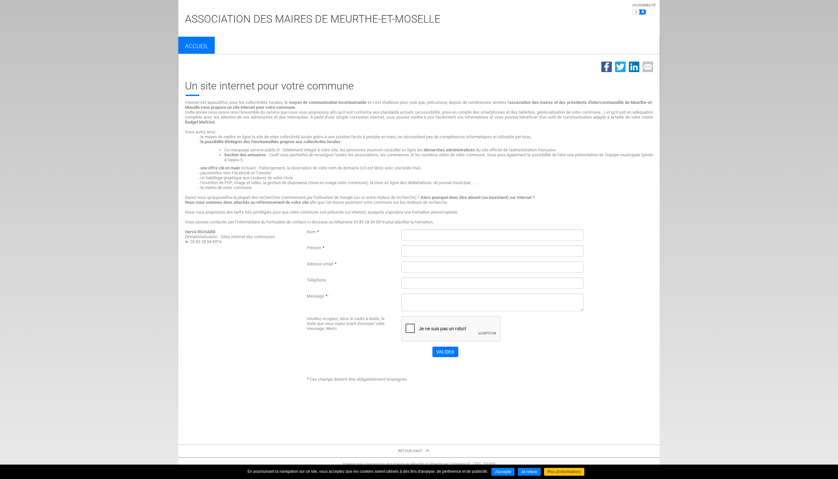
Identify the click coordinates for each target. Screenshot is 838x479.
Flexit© (490, 464)
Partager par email (648, 67)
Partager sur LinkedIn (634, 67)
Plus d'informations (564, 471)
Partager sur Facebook (606, 67)
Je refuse (529, 471)
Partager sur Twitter (620, 67)
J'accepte (503, 471)
